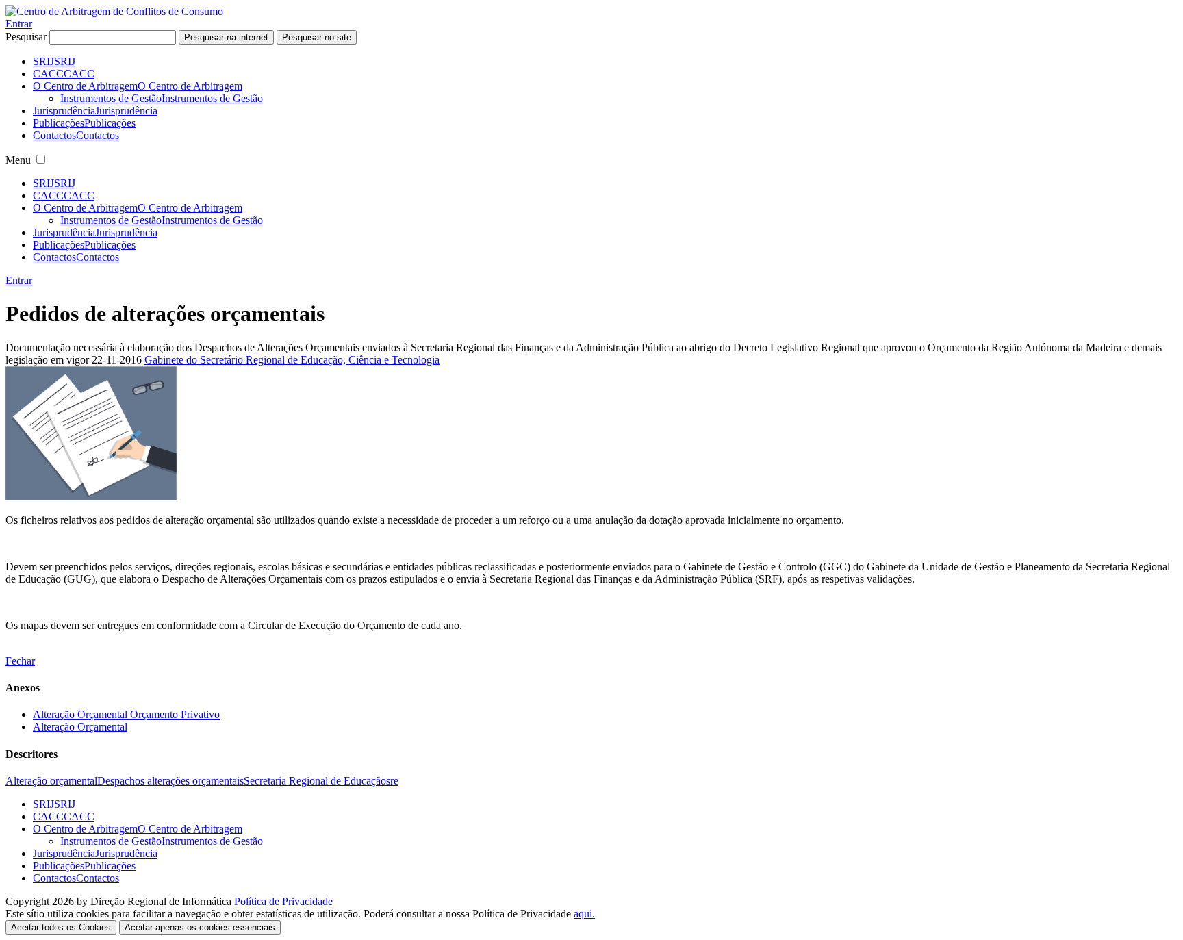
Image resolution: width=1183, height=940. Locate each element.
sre (392, 781)
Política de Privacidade (283, 901)
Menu (18, 160)
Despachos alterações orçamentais (170, 781)
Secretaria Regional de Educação (315, 781)
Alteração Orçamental (80, 727)
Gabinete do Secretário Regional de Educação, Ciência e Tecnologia (292, 360)
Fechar (20, 661)
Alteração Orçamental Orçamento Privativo (126, 714)
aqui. (584, 913)
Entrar (18, 23)
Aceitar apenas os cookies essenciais (200, 927)
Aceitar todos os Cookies (61, 927)
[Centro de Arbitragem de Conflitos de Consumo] (114, 11)
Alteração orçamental (51, 781)
